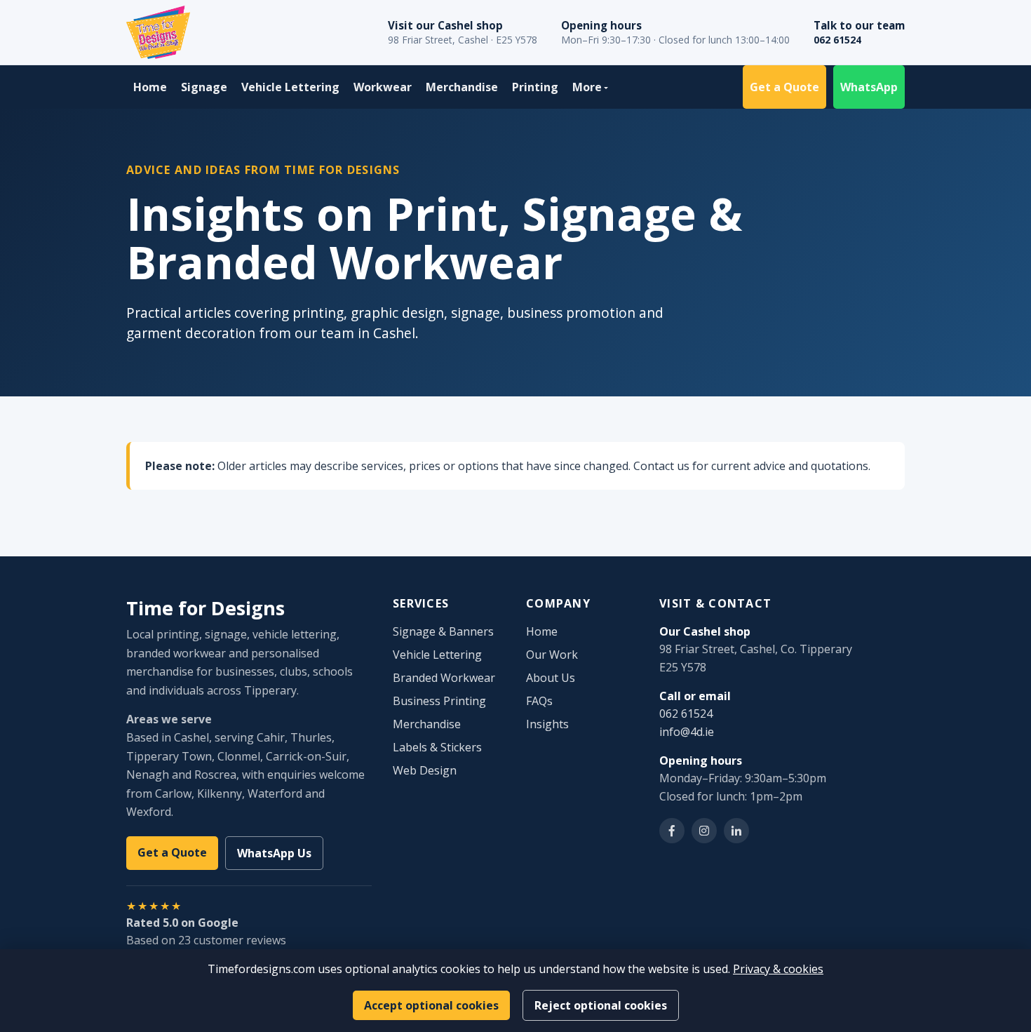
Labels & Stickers (437, 747)
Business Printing (439, 701)
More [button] (587, 87)
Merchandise (462, 87)
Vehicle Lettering (290, 87)
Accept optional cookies (431, 1005)
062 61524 (837, 39)
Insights (547, 724)
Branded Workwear (444, 677)
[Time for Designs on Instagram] (704, 830)
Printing (535, 87)
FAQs (539, 701)
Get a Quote (784, 87)
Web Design (425, 770)
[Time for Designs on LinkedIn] (736, 830)
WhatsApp (869, 87)
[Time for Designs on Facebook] (672, 830)
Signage (204, 87)
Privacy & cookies (778, 969)
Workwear (382, 87)
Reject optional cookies (600, 1005)
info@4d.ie (686, 731)
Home (150, 87)
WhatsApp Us (274, 853)
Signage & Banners (443, 631)
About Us (550, 677)
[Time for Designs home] (158, 32)
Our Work (552, 654)
